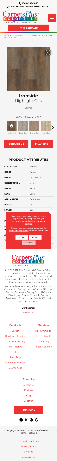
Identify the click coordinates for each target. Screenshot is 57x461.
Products (23, 35)
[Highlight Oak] (11, 126)
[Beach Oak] (23, 126)
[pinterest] (31, 420)
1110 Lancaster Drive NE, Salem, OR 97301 (30, 6)
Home (5, 35)
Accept (21, 237)
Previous (4, 126)
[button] (28, 28)
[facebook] (21, 420)
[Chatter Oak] (34, 126)
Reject (35, 237)
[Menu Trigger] (52, 18)
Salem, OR (28, 312)
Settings (29, 243)
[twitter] (26, 420)
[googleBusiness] (36, 420)
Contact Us (16, 143)
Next (52, 126)
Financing (41, 143)
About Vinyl (14, 35)
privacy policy (32, 228)
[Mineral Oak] (45, 126)
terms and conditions (18, 230)
